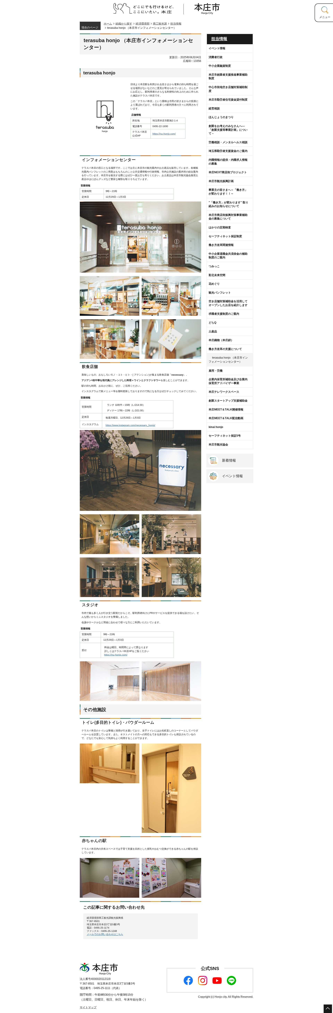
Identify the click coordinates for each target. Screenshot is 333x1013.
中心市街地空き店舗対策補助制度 (228, 89)
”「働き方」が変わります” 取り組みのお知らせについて (228, 204)
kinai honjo (216, 427)
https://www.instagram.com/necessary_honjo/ (130, 425)
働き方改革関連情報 (221, 244)
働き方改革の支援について (225, 348)
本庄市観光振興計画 (221, 181)
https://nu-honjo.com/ (164, 133)
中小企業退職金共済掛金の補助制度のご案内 (228, 255)
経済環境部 (143, 23)
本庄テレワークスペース (224, 391)
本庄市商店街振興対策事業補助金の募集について (228, 216)
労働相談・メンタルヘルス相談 (228, 142)
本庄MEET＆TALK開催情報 (226, 409)
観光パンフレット (220, 292)
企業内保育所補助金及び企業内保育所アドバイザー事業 (228, 381)
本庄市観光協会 (218, 444)
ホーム (108, 23)
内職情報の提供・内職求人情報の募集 (228, 161)
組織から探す (124, 23)
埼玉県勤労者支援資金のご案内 (228, 150)
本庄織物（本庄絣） (221, 340)
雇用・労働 (216, 370)
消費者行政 (216, 57)
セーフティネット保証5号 (225, 435)
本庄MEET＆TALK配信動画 (226, 418)
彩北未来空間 (217, 275)
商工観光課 (160, 23)
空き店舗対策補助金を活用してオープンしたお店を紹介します (228, 303)
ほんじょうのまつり (221, 117)
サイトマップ (88, 1007)
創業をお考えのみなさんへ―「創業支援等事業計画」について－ (228, 130)
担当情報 (175, 23)
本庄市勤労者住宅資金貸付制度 (228, 99)
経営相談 (214, 108)
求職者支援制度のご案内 (224, 313)
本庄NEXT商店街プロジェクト (228, 172)
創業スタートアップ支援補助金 (228, 400)
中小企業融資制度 (220, 65)
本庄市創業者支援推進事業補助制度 (228, 76)
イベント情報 (217, 48)
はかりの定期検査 (220, 227)
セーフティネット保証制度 (225, 236)
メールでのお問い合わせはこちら (105, 934)
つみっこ (214, 266)
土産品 (213, 331)
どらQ (212, 322)
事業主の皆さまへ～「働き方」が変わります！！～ (228, 191)
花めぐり (214, 283)
